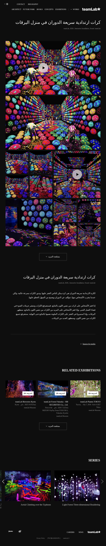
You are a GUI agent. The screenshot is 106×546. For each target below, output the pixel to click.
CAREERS (71, 532)
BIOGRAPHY (33, 4)
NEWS (81, 532)
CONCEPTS (49, 9)
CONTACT (21, 4)
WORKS (76, 9)
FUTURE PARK (29, 9)
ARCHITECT (16, 9)
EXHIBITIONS (60, 9)
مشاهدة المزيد (54, 257)
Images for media (89, 344)
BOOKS (40, 9)
